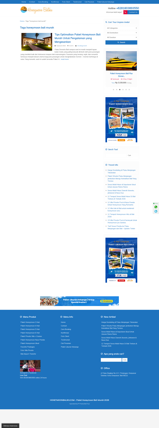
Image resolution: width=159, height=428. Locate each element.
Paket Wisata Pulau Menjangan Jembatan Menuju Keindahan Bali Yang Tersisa (122, 178)
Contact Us (133, 12)
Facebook (33, 373)
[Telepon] (156, 211)
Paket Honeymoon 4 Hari (30, 326)
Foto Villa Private (27, 350)
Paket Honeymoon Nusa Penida (33, 340)
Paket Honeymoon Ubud (30, 343)
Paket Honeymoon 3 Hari (30, 322)
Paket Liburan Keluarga (105, 2)
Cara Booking (43, 2)
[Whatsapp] (156, 207)
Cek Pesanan (89, 2)
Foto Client (66, 2)
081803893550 (29, 378)
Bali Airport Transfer (28, 354)
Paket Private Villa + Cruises (31, 336)
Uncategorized (82, 45)
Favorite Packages (28, 347)
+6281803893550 (127, 8)
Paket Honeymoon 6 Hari (30, 333)
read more (65, 59)
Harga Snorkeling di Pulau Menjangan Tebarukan (119, 322)
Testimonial (77, 2)
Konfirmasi (55, 2)
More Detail (123, 61)
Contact (32, 2)
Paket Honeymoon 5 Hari (30, 329)
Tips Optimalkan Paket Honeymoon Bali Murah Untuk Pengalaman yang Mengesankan (78, 38)
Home (24, 2)
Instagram (24, 373)
